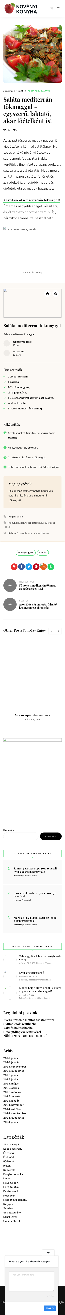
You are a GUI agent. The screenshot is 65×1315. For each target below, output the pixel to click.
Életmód (8, 1157)
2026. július (10, 1058)
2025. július (10, 1075)
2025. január (11, 1101)
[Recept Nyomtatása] (47, 293)
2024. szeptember (14, 1113)
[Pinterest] (36, 566)
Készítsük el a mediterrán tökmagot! (31, 200)
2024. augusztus (13, 1118)
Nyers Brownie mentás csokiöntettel (28, 1020)
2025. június (10, 1079)
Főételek (8, 1161)
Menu (58, 8)
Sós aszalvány (12, 1212)
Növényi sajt (10, 1183)
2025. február (11, 1096)
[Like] (14, 566)
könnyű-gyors (26, 552)
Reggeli (8, 1204)
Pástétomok (11, 1191)
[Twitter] (29, 566)
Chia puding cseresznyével (22, 1032)
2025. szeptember (14, 1067)
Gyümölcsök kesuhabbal (20, 1024)
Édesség (8, 1153)
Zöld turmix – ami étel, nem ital (25, 1036)
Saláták (46, 91)
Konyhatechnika (13, 1174)
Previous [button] (51, 631)
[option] (32, 679)
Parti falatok (11, 1187)
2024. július (10, 1122)
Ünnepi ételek (11, 1221)
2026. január (11, 1062)
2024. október (12, 1109)
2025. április (11, 1088)
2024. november (13, 1105)
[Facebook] (21, 566)
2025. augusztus (13, 1071)
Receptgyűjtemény (15, 1200)
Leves (6, 1178)
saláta (43, 552)
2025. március (12, 1092)
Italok (6, 1166)
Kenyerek (9, 1170)
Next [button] (58, 631)
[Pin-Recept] (55, 293)
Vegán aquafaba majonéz (32, 715)
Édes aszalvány (12, 1149)
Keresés (8, 830)
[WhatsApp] (51, 566)
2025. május (11, 1083)
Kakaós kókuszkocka (18, 1028)
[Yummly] (43, 566)
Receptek (33, 91)
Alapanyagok (11, 1144)
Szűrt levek (10, 1217)
